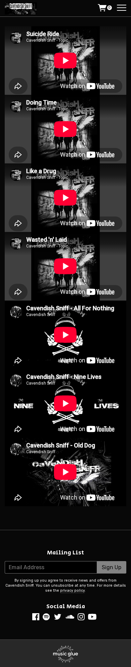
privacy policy (72, 590)
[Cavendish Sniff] (21, 8)
